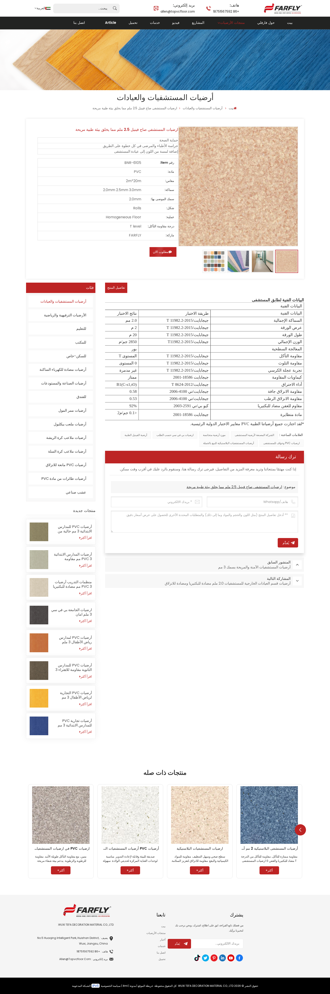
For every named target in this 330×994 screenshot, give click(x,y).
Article (110, 23)
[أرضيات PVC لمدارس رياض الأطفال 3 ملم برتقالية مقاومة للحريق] (39, 642)
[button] (300, 829)
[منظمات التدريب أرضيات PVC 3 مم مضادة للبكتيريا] (39, 587)
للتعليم (81, 328)
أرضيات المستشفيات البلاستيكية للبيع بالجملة (228, 443)
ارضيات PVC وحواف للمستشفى (281, 443)
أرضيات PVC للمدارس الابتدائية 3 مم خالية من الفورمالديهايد (75, 529)
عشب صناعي (76, 492)
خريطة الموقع (145, 986)
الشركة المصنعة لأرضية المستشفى (254, 435)
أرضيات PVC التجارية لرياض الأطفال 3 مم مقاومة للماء (76, 695)
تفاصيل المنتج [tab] (116, 287)
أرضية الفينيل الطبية (136, 435)
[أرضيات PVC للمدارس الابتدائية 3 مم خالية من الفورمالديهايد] (39, 532)
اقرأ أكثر (86, 538)
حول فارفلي (266, 23)
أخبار (162, 939)
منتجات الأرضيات (232, 23)
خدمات (155, 23)
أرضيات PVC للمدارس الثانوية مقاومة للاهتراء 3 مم (73, 667)
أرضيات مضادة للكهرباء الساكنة (63, 369)
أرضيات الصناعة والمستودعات (63, 383)
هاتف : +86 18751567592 (92, 951)
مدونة (133, 986)
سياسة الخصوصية (111, 986)
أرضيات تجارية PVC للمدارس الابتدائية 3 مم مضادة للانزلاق (75, 723)
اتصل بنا (79, 23)
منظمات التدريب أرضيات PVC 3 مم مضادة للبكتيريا (72, 584)
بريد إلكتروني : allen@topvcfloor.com (83, 959)
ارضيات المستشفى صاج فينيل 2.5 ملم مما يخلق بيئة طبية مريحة (234, 486)
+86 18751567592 (226, 7)
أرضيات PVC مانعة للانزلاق (66, 464)
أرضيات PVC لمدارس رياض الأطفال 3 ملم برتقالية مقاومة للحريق (75, 639)
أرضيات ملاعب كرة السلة (67, 451)
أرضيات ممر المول (72, 410)
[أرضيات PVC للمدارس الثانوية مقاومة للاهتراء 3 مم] (39, 670)
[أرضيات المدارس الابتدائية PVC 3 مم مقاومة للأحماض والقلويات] (39, 559)
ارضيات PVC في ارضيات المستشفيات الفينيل (61, 848)
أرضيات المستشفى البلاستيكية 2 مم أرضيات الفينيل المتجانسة (269, 848)
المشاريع (198, 23)
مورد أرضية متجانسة (214, 435)
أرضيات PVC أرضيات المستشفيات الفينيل (130, 848)
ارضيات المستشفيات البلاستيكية (200, 848)
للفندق (81, 396)
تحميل (133, 23)
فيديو (175, 23)
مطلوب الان (161, 252)
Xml (125, 986)
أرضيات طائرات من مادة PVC (63, 478)
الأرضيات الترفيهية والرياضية (65, 315)
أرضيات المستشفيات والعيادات (202, 108)
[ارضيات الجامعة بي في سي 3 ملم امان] (39, 615)
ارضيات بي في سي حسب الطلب (175, 435)
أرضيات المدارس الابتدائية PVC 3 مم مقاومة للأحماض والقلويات (73, 556)
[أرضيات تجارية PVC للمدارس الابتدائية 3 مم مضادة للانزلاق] (39, 726)
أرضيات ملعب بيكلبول (70, 424)
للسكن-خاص (76, 356)
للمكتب (80, 342)
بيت (290, 23)
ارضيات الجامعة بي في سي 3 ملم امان (71, 612)
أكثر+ (269, 870)
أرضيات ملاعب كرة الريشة (66, 437)
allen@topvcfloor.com (178, 7)
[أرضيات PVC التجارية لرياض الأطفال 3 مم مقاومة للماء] (39, 698)
